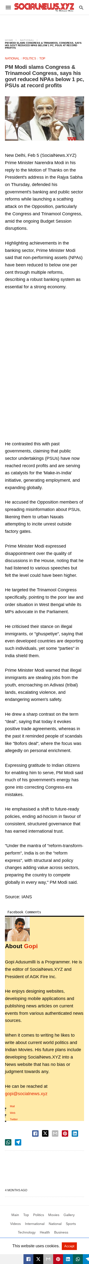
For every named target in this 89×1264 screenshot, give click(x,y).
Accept (69, 1246)
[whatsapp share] (8, 1142)
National (27, 40)
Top (42, 58)
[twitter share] (45, 1133)
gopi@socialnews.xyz (26, 1093)
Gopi (31, 946)
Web (12, 1112)
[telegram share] (18, 1142)
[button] (44, 118)
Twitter (14, 1119)
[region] (44, 23)
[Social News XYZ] (44, 7)
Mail (12, 1106)
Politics (29, 58)
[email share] (55, 1133)
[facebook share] (35, 1133)
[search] (81, 7)
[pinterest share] (65, 1133)
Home (9, 40)
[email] (48, 1259)
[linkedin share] (75, 1133)
